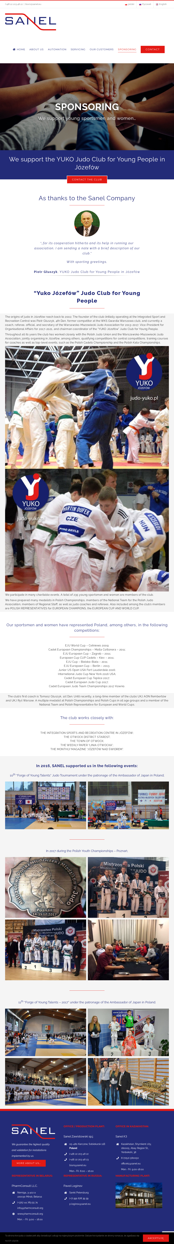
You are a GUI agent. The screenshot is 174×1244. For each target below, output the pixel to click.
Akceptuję (156, 1238)
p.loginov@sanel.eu (80, 1204)
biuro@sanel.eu (33, 4)
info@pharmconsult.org (30, 1208)
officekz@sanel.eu (131, 1163)
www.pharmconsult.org (30, 1213)
